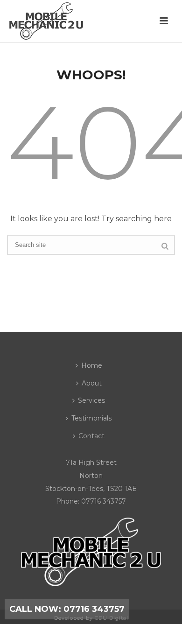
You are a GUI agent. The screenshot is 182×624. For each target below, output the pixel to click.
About (92, 383)
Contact (91, 436)
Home (91, 365)
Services (91, 400)
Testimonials (91, 418)
